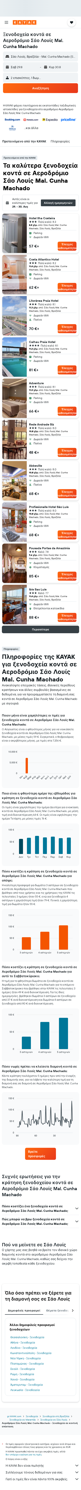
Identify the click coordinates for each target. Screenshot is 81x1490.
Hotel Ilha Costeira (42, 218)
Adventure (36, 383)
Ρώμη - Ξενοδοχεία (22, 1374)
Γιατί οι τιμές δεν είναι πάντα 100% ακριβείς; (37, 1479)
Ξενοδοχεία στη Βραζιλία (56, 1416)
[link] (40, 1154)
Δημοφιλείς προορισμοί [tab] (24, 1310)
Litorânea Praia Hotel (43, 300)
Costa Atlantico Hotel (44, 259)
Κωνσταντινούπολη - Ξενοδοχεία (30, 1353)
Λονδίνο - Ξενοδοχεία (23, 1347)
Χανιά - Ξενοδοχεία (22, 1379)
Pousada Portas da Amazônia (49, 548)
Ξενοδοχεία (32, 1416)
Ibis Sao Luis (38, 589)
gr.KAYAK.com (14, 1416)
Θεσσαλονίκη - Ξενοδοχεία (27, 1337)
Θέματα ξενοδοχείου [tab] (60, 1310)
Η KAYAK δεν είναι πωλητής (25, 1465)
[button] (6, 22)
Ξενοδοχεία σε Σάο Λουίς (53, 1419)
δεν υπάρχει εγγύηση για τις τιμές (24, 1454)
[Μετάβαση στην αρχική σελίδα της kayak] (24, 22)
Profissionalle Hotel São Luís (49, 507)
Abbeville (35, 465)
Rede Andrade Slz (41, 424)
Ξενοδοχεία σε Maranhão (22, 1419)
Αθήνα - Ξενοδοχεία (22, 1342)
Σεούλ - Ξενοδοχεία (22, 1369)
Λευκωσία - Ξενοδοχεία (25, 1390)
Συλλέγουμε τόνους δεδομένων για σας (34, 1472)
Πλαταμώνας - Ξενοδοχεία (27, 1363)
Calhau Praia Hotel (42, 342)
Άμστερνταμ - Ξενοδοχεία (26, 1384)
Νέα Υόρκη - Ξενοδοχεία (25, 1358)
